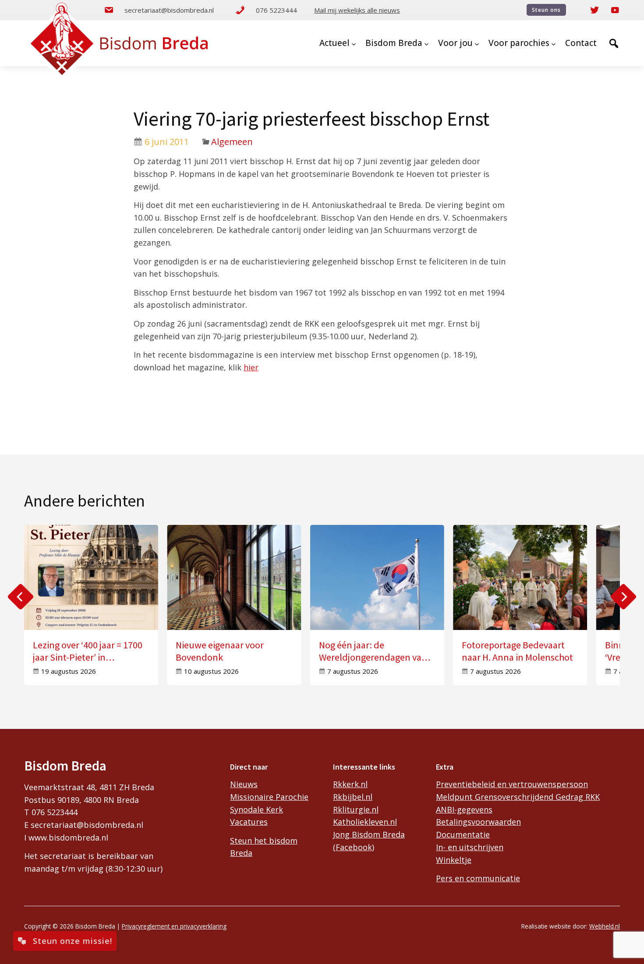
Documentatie (463, 834)
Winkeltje (453, 860)
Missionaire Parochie (269, 797)
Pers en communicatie (478, 878)
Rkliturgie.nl (356, 809)
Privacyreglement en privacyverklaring (174, 926)
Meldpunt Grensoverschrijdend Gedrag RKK (518, 797)
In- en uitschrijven (469, 847)
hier (251, 367)
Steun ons (546, 10)
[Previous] (20, 596)
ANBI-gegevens (464, 809)
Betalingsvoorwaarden (478, 821)
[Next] (623, 596)
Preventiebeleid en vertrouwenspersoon (512, 784)
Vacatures (249, 821)
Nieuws (244, 784)
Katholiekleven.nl (365, 821)
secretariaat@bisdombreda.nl (169, 10)
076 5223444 (276, 10)
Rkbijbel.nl (352, 797)
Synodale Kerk (256, 809)
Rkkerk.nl (350, 784)
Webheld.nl (604, 926)
